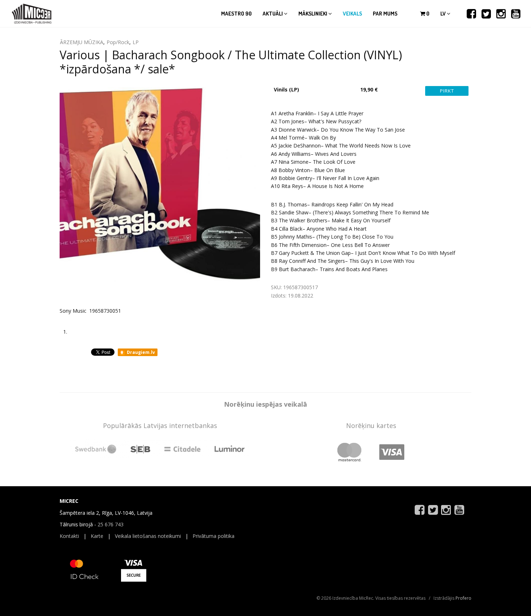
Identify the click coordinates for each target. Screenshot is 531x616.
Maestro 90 (236, 13)
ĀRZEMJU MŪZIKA (81, 42)
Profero (463, 598)
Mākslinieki (313, 13)
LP (136, 42)
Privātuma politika (213, 535)
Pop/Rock (118, 42)
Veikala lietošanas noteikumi (148, 535)
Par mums (385, 13)
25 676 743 (111, 524)
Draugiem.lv (140, 352)
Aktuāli (273, 13)
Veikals (352, 13)
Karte (97, 535)
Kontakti (69, 535)
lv (443, 13)
